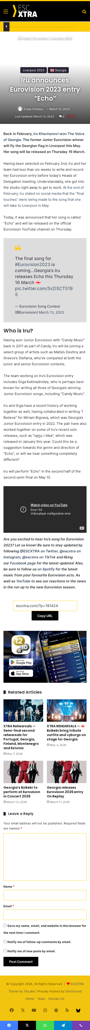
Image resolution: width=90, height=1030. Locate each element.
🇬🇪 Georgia (58, 70)
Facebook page (23, 563)
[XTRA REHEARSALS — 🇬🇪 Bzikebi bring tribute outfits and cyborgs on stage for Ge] (67, 710)
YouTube (23, 581)
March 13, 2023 (51, 312)
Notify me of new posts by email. (31, 951)
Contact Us (56, 998)
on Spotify (46, 569)
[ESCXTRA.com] (25, 11)
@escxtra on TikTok (39, 557)
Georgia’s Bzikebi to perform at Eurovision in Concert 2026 (21, 792)
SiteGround (73, 991)
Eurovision (40, 38)
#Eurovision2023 (32, 264)
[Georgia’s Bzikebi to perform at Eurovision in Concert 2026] (23, 772)
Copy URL (45, 616)
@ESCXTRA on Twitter (39, 551)
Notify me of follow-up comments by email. (39, 942)
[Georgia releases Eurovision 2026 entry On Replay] (67, 772)
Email (8, 906)
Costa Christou (33, 109)
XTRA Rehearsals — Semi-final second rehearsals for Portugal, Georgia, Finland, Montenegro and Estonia (21, 737)
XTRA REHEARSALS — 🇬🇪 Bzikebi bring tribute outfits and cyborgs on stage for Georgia (66, 733)
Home (25, 38)
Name (9, 886)
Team (41, 998)
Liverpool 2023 (61, 38)
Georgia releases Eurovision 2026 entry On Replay (65, 792)
